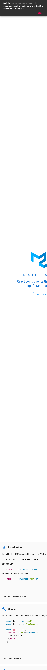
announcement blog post (13, 8)
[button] (15, 596)
